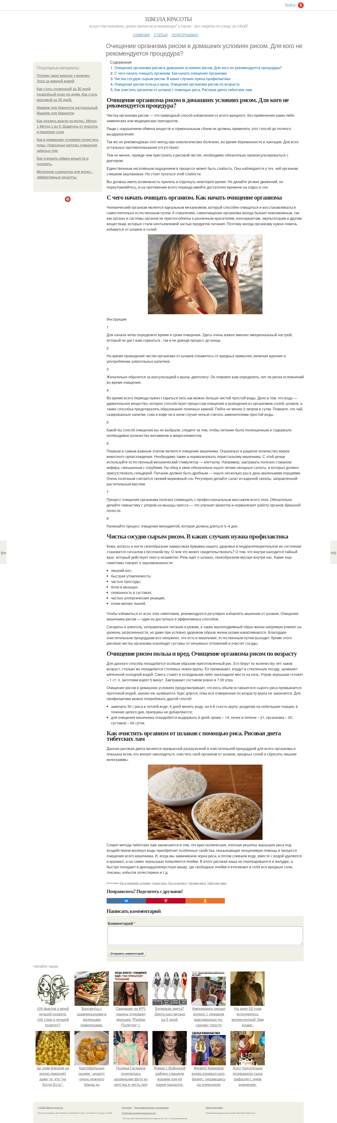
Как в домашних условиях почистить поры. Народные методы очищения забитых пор (68, 145)
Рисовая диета (197, 883)
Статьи (161, 34)
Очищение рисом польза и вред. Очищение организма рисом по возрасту (177, 84)
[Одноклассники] (205, 901)
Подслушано (185, 34)
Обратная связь (214, 1107)
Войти (290, 4)
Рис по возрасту (177, 883)
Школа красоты (168, 19)
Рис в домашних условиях (135, 883)
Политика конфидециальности (139, 1113)
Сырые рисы (159, 883)
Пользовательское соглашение (151, 1107)
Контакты (127, 1107)
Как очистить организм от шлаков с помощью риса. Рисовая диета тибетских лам (183, 89)
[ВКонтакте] (126, 901)
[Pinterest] (165, 901)
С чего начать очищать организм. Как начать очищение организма (170, 73)
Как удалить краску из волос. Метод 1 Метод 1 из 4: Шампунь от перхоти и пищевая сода (67, 126)
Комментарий (121, 923)
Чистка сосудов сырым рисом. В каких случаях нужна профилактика (172, 78)
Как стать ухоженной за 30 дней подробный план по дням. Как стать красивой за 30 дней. (67, 94)
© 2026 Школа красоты (50, 1107)
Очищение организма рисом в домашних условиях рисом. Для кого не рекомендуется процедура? (198, 67)
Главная (141, 34)
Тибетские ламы (217, 883)
